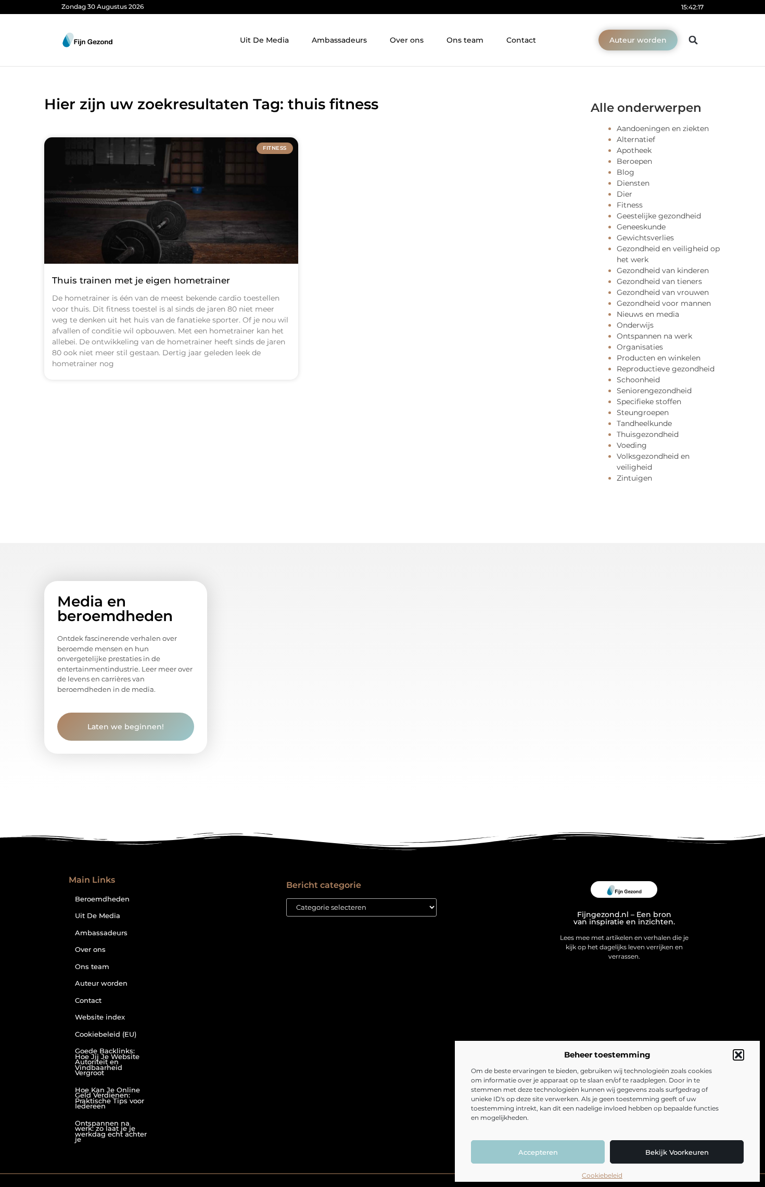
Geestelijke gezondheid (659, 216)
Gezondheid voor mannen (664, 303)
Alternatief (636, 139)
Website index (100, 1017)
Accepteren (538, 1152)
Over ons (407, 40)
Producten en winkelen (658, 358)
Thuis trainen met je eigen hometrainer (141, 280)
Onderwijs (635, 325)
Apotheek (634, 150)
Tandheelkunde (644, 423)
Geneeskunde (641, 226)
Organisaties (640, 347)
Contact (521, 40)
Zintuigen (634, 478)
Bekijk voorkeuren (677, 1152)
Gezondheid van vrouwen (663, 292)
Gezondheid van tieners (659, 281)
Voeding (632, 445)
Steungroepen (643, 412)
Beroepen (634, 161)
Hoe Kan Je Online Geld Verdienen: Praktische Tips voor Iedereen (109, 1098)
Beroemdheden (102, 899)
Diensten (633, 183)
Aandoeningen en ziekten (663, 128)
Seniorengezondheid (654, 390)
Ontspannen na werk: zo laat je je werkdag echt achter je (111, 1131)
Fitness (630, 205)
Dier (624, 194)
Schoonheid (638, 379)
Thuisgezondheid (648, 434)
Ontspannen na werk (654, 336)
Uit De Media (264, 40)
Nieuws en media (648, 314)
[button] (738, 1055)
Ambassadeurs (339, 40)
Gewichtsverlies (645, 237)
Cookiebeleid (602, 1175)
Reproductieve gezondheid (666, 368)
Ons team (465, 40)
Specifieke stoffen (649, 401)
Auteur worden (101, 983)
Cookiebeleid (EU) (105, 1034)
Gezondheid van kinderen (663, 270)
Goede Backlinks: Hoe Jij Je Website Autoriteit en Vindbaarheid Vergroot (107, 1062)
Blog (625, 172)
